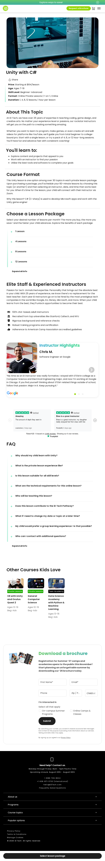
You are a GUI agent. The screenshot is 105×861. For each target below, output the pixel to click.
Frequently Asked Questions (52, 788)
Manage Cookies (15, 837)
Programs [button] (13, 804)
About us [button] (12, 796)
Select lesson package (52, 855)
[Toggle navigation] (99, 8)
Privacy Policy (66, 738)
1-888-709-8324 (52, 778)
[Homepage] (5, 8)
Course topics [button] (15, 812)
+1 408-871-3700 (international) (52, 781)
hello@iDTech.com (52, 784)
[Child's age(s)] (91, 693)
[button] (91, 42)
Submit (47, 721)
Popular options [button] (16, 820)
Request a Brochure (78, 8)
